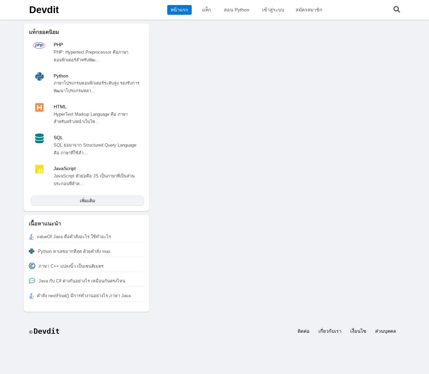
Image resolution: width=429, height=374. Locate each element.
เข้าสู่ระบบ (273, 9)
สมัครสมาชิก (309, 9)
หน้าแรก (179, 9)
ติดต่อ (304, 331)
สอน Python (236, 9)
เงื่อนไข (358, 331)
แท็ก (206, 9)
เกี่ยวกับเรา (330, 331)
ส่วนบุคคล (385, 331)
